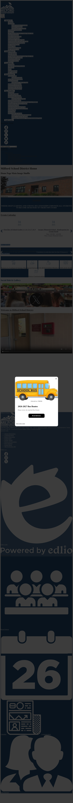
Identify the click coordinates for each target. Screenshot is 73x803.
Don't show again (20, 423)
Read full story (36, 415)
